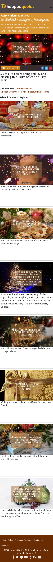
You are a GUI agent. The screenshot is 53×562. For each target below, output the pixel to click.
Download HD (12, 68)
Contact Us (38, 540)
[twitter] (17, 557)
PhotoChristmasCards (38, 92)
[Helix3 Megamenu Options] (51, 8)
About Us (5, 545)
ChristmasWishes (23, 88)
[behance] (35, 557)
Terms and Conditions (23, 540)
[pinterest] (21, 557)
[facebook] (13, 557)
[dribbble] (30, 557)
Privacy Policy (7, 540)
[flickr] (39, 557)
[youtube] (26, 557)
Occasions (28, 24)
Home (17, 24)
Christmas (40, 24)
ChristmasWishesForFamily (13, 92)
